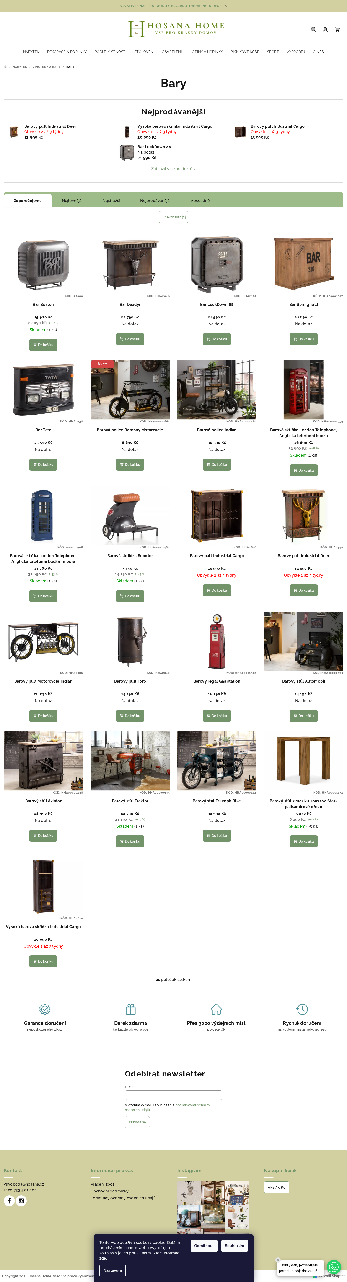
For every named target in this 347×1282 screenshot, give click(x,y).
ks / (276, 1187)
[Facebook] (9, 1200)
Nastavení (113, 1270)
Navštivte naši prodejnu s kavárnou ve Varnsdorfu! (170, 6)
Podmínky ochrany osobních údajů (123, 1198)
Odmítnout (204, 1245)
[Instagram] (21, 1200)
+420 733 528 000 (20, 1190)
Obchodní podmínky (110, 1191)
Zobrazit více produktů (171, 168)
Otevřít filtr (172, 217)
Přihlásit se (137, 1122)
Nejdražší (111, 200)
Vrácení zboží (103, 1184)
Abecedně (200, 200)
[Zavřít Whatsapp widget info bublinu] (278, 1260)
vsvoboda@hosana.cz (24, 1184)
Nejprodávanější (155, 200)
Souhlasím (234, 1245)
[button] (334, 1267)
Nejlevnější (72, 200)
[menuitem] (31, 51)
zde (102, 1258)
